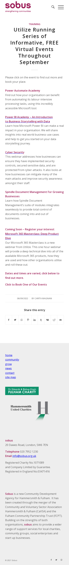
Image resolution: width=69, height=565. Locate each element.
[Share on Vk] (47, 320)
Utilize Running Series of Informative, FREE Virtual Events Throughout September (34, 46)
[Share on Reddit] (54, 320)
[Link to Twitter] (56, 559)
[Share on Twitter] (15, 320)
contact (9, 373)
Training (34, 24)
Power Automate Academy (22, 90)
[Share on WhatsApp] (21, 320)
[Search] (51, 7)
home (8, 355)
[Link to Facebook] (51, 559)
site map (10, 377)
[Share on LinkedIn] (34, 320)
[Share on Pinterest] (28, 320)
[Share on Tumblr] (41, 320)
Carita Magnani (43, 298)
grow (8, 364)
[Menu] (59, 7)
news (8, 368)
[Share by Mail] (60, 320)
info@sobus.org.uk (24, 456)
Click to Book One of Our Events (26, 284)
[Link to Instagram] (61, 559)
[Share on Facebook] (8, 320)
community (12, 359)
